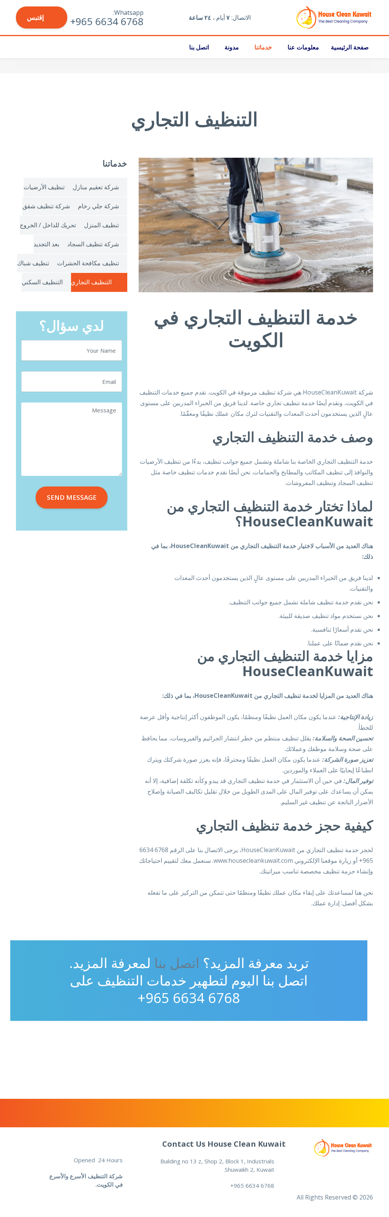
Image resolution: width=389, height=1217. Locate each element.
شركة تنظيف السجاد (93, 244)
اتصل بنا (199, 47)
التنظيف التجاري (337, 461)
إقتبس (36, 17)
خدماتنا (263, 47)
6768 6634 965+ (189, 998)
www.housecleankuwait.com (253, 860)
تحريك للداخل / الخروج (48, 225)
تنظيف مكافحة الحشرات (88, 263)
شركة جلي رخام (98, 206)
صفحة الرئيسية (350, 47)
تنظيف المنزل (101, 225)
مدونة (232, 47)
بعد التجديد (46, 244)
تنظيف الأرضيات (44, 187)
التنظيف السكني (42, 282)
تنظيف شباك (33, 263)
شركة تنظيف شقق (46, 206)
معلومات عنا (303, 47)
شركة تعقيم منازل (96, 187)
